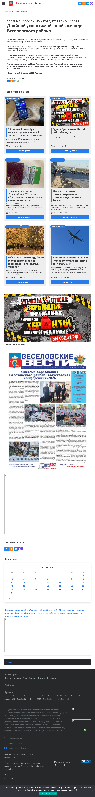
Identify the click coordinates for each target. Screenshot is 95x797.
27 (48, 589)
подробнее (51, 788)
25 (24, 589)
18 (24, 586)
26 (36, 589)
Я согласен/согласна (48, 793)
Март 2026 (64, 696)
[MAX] (91, 3)
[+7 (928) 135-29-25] (6, 743)
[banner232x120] (81, 713)
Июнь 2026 (31, 696)
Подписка (32, 678)
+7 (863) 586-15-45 (17, 738)
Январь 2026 (9, 699)
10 (12, 583)
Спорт (74, 21)
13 (48, 583)
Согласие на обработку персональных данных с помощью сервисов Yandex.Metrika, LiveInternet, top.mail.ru (24, 766)
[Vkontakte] (80, 3)
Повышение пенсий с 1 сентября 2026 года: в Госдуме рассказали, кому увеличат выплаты (25, 195)
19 (36, 586)
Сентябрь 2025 (62, 699)
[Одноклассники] (11, 81)
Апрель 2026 (53, 696)
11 (24, 583)
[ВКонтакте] (8, 81)
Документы (52, 678)
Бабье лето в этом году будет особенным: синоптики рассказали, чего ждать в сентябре (26, 262)
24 (12, 589)
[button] (3, 3)
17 (12, 586)
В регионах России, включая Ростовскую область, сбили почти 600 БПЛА (70, 260)
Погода (9, 662)
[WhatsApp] (18, 81)
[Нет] (92, 791)
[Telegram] (87, 3)
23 (83, 586)
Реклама (41, 678)
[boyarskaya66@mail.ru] (6, 748)
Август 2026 (9, 696)
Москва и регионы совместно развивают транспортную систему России (66, 195)
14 (60, 583)
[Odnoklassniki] (84, 3)
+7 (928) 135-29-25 (17, 743)
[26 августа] (47, 411)
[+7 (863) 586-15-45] (6, 738)
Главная (7, 12)
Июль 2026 (20, 696)
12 (36, 583)
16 (83, 583)
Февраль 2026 (77, 696)
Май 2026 (42, 696)
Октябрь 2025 (49, 699)
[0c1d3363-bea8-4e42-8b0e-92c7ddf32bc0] (47, 635)
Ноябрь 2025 (35, 699)
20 (48, 586)
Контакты (17, 678)
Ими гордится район (52, 21)
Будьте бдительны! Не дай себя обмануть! (68, 131)
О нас (24, 678)
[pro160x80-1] (81, 724)
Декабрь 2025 (22, 699)
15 (72, 583)
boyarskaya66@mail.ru (18, 748)
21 (60, 586)
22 (72, 586)
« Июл (9, 599)
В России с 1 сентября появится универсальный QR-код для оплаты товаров (25, 132)
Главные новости (20, 12)
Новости (7, 678)
